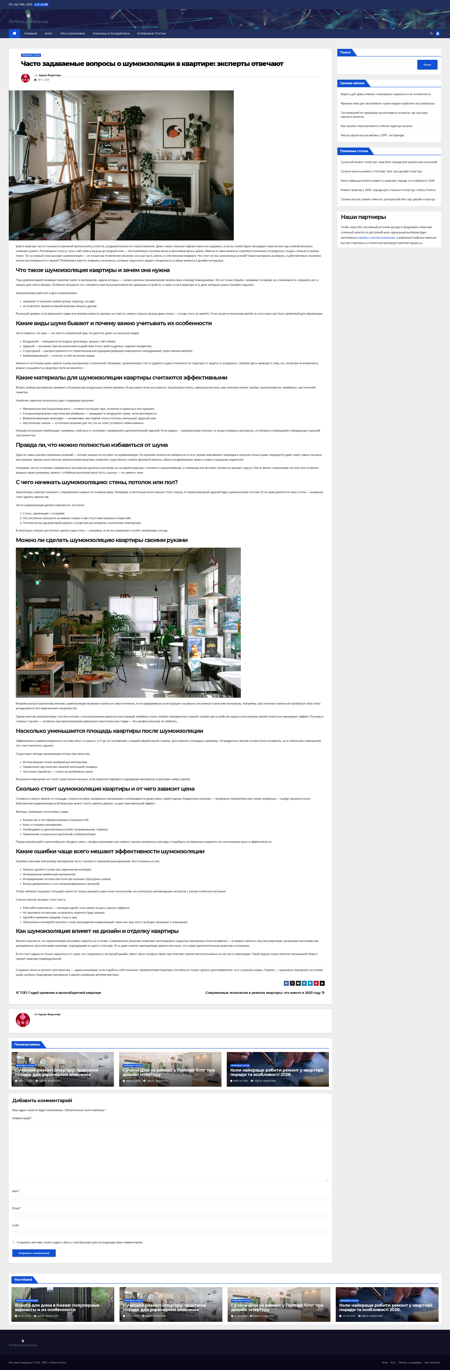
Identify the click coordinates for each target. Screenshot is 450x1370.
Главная (30, 33)
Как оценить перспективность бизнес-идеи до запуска (377, 126)
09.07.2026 (25, 1316)
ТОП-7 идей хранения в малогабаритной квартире (60, 993)
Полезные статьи (151, 33)
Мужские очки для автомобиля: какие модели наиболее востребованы (388, 103)
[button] (431, 33)
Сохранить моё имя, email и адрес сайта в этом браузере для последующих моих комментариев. (80, 1242)
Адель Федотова (50, 75)
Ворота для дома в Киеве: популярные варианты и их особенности (386, 94)
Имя (16, 1191)
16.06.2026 (349, 1316)
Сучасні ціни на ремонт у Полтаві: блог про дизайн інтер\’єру (169, 1072)
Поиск (345, 52)
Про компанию (72, 33)
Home (385, 1362)
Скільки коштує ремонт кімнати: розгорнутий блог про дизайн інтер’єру (388, 199)
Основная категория (26, 1301)
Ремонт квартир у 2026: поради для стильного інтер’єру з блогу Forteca (388, 190)
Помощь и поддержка (111, 33)
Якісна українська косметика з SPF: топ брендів (372, 135)
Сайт (15, 1225)
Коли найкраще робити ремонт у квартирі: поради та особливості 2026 (276, 1072)
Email (16, 1208)
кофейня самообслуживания (376, 237)
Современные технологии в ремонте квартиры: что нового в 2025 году (263, 993)
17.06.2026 (133, 1316)
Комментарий (22, 1118)
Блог (49, 33)
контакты (61, 1362)
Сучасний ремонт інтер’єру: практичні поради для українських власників (56, 1072)
